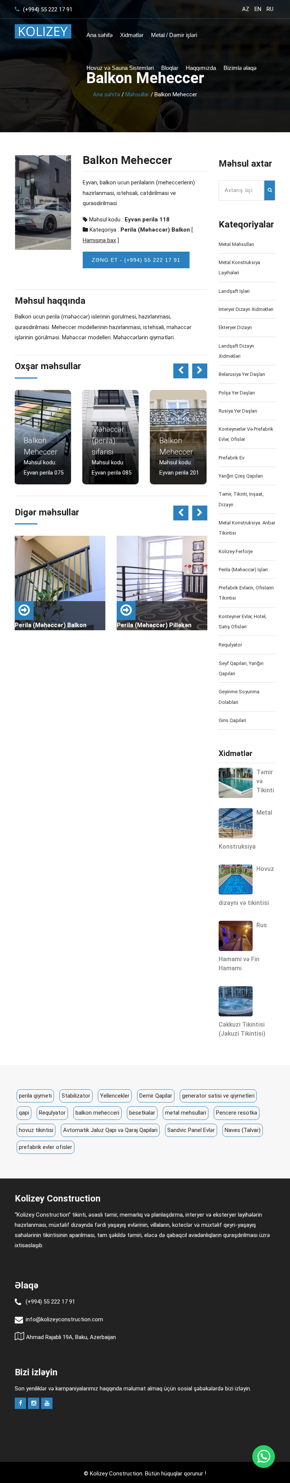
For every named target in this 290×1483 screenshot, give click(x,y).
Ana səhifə (99, 35)
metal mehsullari (185, 1112)
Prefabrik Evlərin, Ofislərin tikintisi (246, 593)
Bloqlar (169, 68)
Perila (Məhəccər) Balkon (155, 229)
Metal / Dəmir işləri (174, 35)
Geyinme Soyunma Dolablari (239, 697)
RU (270, 9)
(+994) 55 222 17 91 (47, 9)
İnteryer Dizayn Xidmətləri (246, 309)
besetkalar (142, 1112)
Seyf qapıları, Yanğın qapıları (241, 668)
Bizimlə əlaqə (240, 68)
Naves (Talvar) (243, 1130)
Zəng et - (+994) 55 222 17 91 (136, 260)
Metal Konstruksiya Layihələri (239, 267)
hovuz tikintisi (36, 1130)
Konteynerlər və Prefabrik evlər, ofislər (246, 434)
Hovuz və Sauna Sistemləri (120, 68)
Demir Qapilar (155, 1095)
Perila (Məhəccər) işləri (243, 569)
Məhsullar (137, 94)
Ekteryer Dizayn (235, 327)
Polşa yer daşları (237, 393)
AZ (245, 9)
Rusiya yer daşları (238, 411)
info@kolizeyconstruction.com (64, 1319)
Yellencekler (115, 1095)
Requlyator (230, 645)
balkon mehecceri (97, 1112)
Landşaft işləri (234, 291)
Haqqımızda (201, 68)
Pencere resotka (236, 1112)
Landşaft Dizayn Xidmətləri (236, 351)
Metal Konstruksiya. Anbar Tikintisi (247, 528)
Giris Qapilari (232, 720)
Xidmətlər (131, 35)
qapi (24, 1112)
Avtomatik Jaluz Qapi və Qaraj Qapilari (110, 1130)
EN (258, 9)
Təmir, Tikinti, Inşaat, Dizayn (241, 499)
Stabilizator (76, 1095)
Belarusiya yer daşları (242, 374)
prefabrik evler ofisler (45, 1147)
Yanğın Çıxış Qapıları (241, 476)
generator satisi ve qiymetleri (218, 1095)
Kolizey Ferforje (236, 551)
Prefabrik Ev (231, 458)
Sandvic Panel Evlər (191, 1130)
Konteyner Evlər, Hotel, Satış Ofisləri (243, 621)
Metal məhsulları (236, 244)
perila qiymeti (35, 1095)
